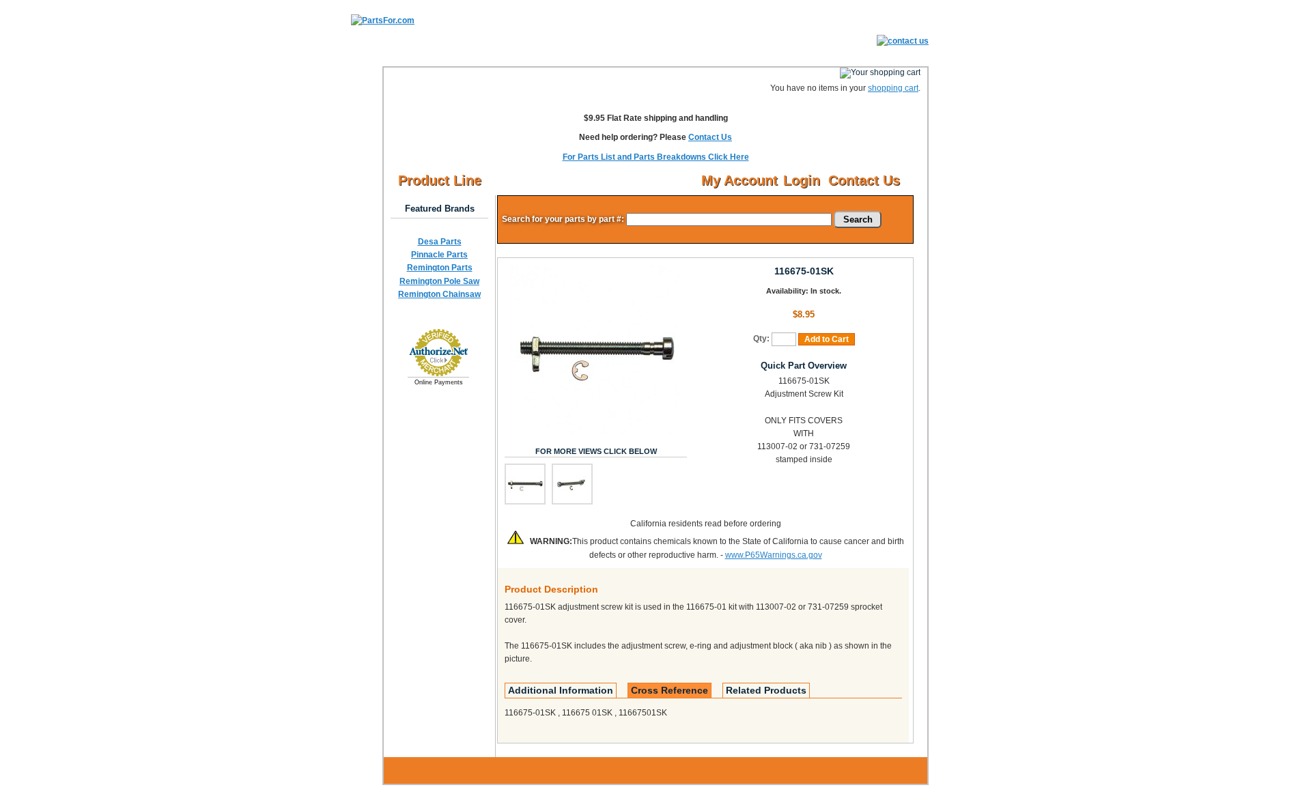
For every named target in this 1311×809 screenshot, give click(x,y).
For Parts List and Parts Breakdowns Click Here (656, 157)
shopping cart (893, 88)
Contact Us (710, 137)
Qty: (761, 338)
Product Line (439, 180)
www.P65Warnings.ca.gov (773, 555)
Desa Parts (440, 241)
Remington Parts (440, 267)
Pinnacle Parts (439, 254)
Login (801, 180)
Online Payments (438, 382)
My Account (739, 180)
